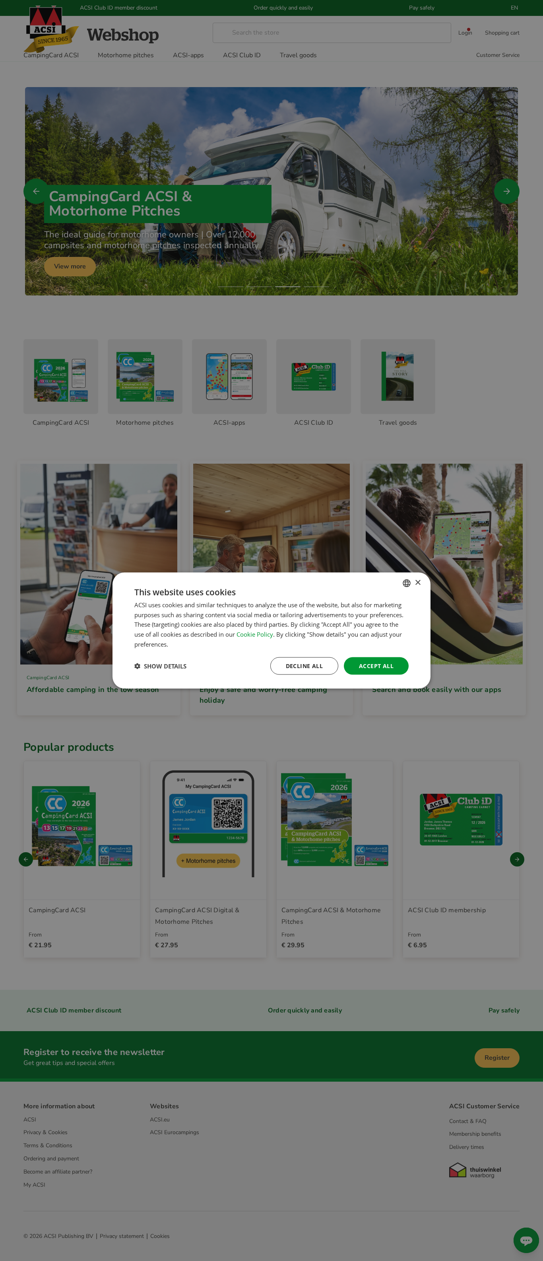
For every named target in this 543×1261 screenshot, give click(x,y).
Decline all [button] (304, 665)
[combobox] (407, 583)
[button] (160, 666)
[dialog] (271, 630)
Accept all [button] (376, 665)
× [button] (418, 583)
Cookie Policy (255, 634)
